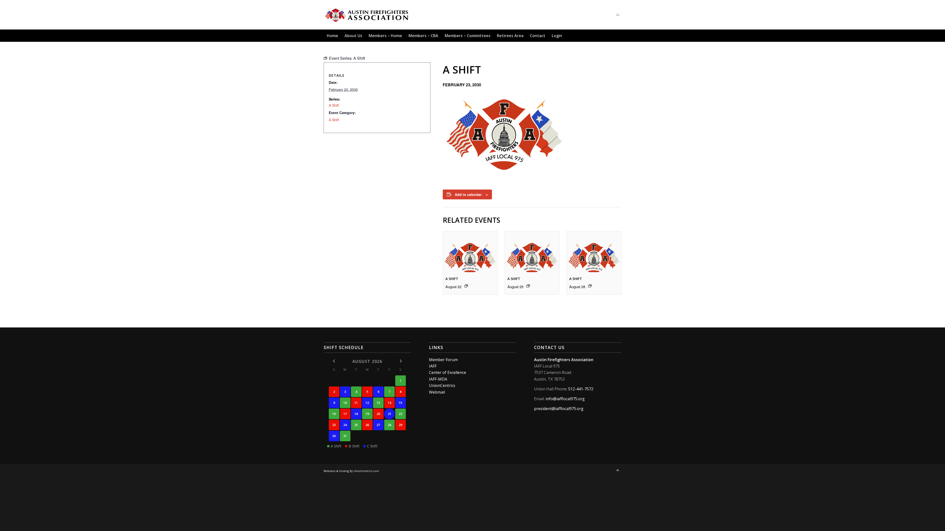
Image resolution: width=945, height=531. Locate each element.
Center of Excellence (447, 372)
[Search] (618, 36)
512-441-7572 (580, 389)
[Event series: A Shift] (466, 285)
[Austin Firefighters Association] (367, 15)
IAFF (433, 366)
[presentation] (470, 251)
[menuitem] (332, 36)
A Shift (451, 278)
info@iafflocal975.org (565, 398)
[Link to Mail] (617, 14)
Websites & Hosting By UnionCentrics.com (351, 471)
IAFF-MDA (438, 379)
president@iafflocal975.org (558, 408)
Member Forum (443, 359)
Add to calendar (468, 194)
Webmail (437, 392)
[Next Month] (400, 361)
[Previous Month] (334, 361)
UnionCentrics (442, 385)
